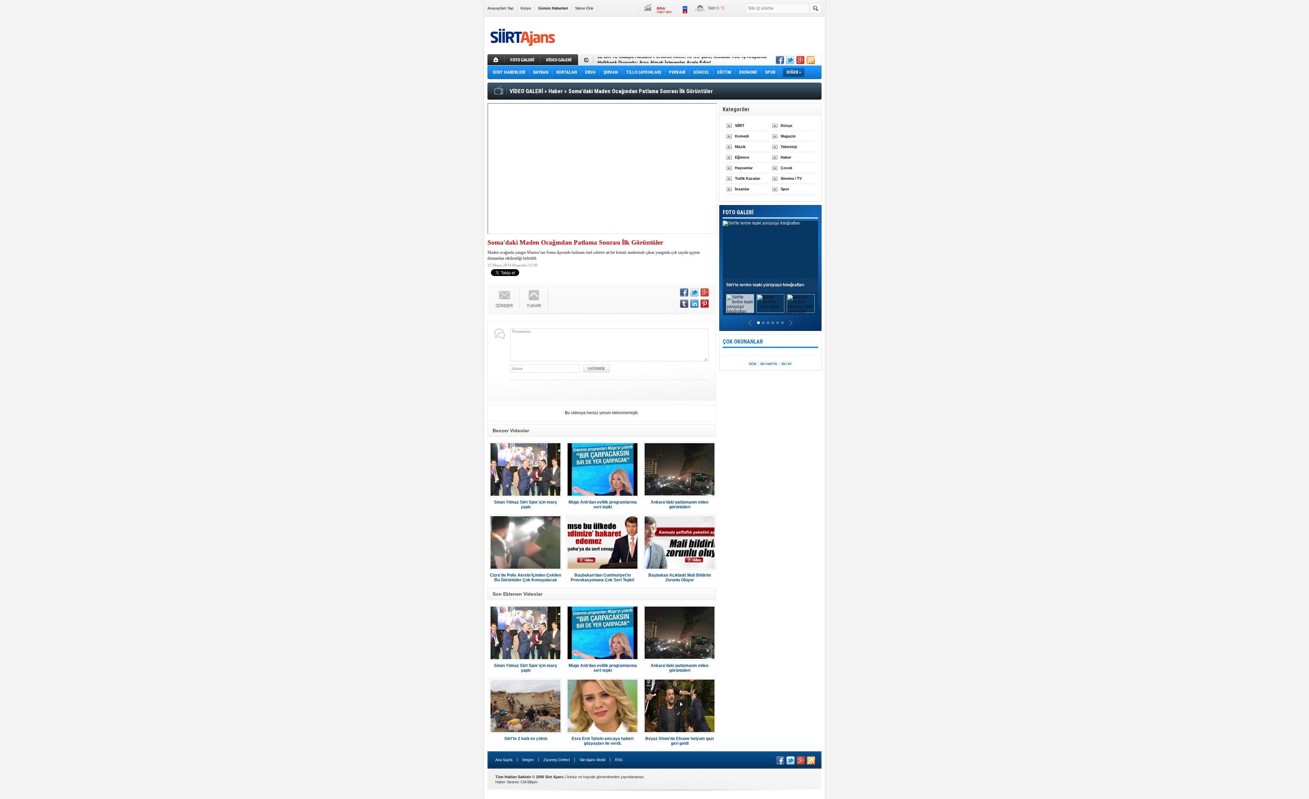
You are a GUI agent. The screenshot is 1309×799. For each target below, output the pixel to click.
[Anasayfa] (496, 59)
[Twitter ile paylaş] (790, 60)
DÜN (752, 364)
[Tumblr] (684, 304)
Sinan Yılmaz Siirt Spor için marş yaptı (525, 504)
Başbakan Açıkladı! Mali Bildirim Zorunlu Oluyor (679, 577)
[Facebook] (684, 292)
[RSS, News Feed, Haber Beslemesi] (811, 60)
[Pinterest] (705, 304)
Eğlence (742, 157)
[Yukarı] (534, 298)
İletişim (527, 760)
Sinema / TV (791, 178)
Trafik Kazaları (747, 178)
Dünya (786, 126)
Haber (786, 157)
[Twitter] (694, 292)
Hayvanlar (744, 168)
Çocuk (786, 168)
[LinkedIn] (694, 304)
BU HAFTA (769, 364)
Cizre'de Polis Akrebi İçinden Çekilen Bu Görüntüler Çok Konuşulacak (525, 577)
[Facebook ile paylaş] (780, 60)
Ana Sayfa (503, 760)
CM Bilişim (529, 782)
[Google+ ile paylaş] (800, 60)
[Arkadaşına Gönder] (504, 298)
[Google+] (705, 292)
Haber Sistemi (506, 782)
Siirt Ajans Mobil (592, 760)
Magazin (788, 136)
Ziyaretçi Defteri (556, 760)
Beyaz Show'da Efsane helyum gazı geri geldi (679, 741)
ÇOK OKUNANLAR (743, 341)
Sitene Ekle (584, 8)
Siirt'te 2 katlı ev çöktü (525, 738)
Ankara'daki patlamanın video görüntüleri (679, 504)
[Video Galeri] (559, 59)
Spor (785, 189)
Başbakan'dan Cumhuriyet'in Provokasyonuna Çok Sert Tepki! (602, 577)
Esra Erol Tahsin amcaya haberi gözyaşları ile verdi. (602, 741)
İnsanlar (742, 189)
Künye (526, 8)
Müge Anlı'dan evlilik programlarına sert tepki (603, 504)
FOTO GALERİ (738, 212)
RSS (618, 760)
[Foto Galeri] (523, 59)
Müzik (740, 147)
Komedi (742, 136)
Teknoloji (789, 147)
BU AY (787, 364)
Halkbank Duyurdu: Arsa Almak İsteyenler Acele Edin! (654, 59)
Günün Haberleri (553, 8)
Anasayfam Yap (500, 8)
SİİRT (739, 126)
